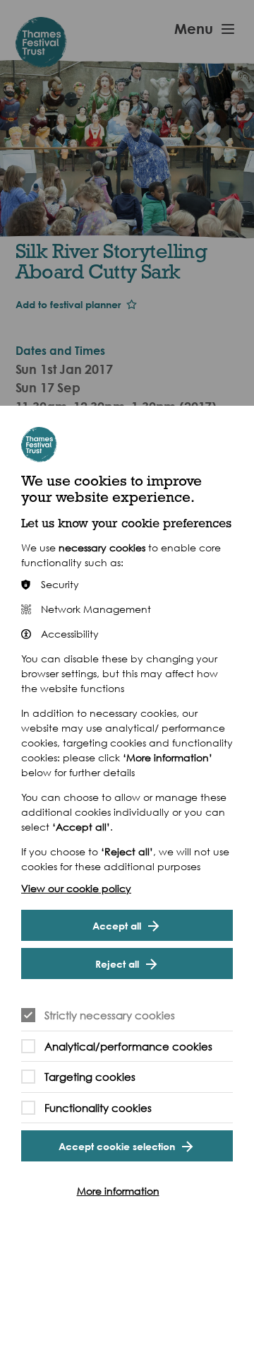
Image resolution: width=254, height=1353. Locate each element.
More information (118, 1191)
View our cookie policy (76, 888)
